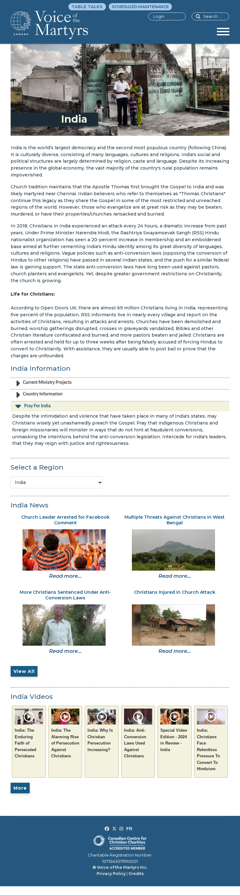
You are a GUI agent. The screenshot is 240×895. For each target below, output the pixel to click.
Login (158, 16)
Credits (136, 873)
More (20, 788)
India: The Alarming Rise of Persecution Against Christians (65, 743)
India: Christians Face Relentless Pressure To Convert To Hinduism (208, 749)
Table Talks (87, 6)
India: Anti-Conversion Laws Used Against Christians (135, 743)
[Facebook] (107, 828)
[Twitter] (114, 828)
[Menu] (223, 34)
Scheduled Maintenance (140, 6)
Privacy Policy (111, 873)
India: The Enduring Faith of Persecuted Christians (25, 743)
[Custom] (129, 828)
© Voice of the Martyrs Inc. (120, 867)
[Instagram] (121, 828)
